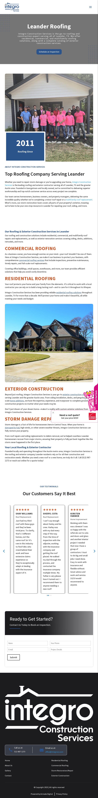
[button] (4, 551)
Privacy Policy (61, 794)
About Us (8, 765)
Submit (13, 657)
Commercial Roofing (59, 765)
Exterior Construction (60, 775)
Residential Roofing (59, 760)
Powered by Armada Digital (42, 794)
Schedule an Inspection (49, 51)
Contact (8, 775)
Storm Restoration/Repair (62, 770)
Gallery (8, 770)
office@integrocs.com (54, 752)
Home (7, 760)
